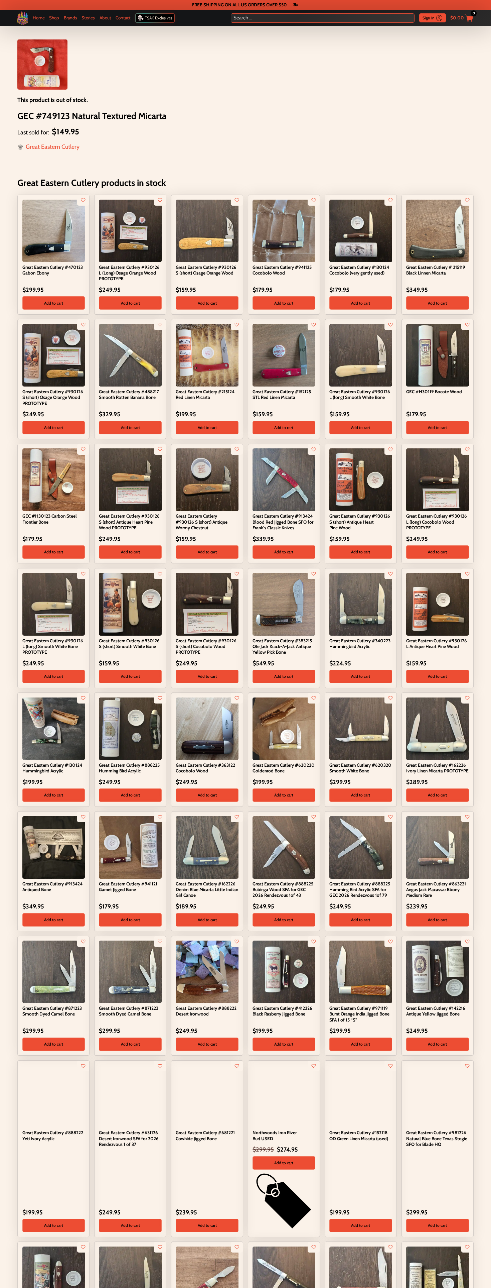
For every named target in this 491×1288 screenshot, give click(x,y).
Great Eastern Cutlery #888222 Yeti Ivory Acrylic (52, 1135)
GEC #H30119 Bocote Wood (434, 391)
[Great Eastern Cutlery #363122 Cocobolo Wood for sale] (207, 728)
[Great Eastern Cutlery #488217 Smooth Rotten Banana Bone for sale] (130, 354)
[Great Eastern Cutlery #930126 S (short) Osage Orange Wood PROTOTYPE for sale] (53, 354)
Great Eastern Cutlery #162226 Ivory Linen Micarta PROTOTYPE (437, 767)
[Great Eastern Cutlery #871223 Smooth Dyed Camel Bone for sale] (53, 971)
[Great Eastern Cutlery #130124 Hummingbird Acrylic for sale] (53, 728)
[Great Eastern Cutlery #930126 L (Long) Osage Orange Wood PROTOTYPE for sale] (130, 230)
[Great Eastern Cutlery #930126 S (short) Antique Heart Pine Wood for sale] (360, 479)
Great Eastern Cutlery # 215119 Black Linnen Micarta (435, 270)
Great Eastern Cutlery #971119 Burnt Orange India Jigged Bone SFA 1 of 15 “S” (359, 1013)
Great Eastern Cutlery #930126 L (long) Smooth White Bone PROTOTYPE (52, 646)
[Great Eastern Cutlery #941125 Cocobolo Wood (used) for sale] (360, 1277)
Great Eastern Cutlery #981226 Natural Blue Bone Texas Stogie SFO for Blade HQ (436, 1138)
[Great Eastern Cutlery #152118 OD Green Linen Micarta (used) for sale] (360, 1095)
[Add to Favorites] (83, 200)
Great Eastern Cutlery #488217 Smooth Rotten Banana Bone (129, 394)
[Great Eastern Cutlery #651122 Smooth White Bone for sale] (130, 1277)
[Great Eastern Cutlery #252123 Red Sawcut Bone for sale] (207, 1277)
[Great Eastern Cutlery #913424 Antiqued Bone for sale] (53, 847)
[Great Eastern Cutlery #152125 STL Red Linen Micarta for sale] (284, 354)
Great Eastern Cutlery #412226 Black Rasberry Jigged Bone (282, 1010)
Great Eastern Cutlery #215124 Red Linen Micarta (205, 394)
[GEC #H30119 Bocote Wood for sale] (437, 354)
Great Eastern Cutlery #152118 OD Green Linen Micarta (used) (358, 1135)
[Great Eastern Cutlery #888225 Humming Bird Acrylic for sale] (130, 728)
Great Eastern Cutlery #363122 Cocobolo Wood (205, 767)
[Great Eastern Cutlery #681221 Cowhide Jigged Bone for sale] (207, 1095)
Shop (54, 17)
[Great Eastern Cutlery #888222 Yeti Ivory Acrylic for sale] (53, 1095)
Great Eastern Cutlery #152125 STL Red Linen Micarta (282, 394)
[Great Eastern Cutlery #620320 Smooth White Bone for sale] (360, 728)
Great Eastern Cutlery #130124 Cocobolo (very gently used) (359, 270)
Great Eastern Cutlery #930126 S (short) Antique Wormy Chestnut (201, 521)
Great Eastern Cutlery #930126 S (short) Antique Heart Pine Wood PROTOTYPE (129, 521)
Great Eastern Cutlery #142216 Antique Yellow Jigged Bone (435, 1010)
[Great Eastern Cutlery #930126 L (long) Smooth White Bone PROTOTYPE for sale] (53, 604)
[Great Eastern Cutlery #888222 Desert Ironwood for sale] (207, 971)
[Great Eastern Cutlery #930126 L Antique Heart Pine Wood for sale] (437, 604)
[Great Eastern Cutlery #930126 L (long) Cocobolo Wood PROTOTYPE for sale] (437, 479)
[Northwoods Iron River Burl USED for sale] (284, 1095)
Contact (123, 17)
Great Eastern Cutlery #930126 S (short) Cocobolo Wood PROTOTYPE (206, 646)
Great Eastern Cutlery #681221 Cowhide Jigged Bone (205, 1135)
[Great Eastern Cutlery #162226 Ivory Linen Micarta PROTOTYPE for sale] (437, 728)
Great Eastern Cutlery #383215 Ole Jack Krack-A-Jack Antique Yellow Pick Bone (282, 646)
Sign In (429, 17)
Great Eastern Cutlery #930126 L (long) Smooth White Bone (359, 394)
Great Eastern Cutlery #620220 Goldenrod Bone (284, 767)
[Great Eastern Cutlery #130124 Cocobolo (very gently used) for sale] (360, 230)
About (105, 17)
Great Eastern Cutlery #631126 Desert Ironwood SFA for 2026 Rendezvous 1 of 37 (129, 1138)
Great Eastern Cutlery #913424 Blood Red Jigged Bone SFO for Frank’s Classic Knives (283, 521)
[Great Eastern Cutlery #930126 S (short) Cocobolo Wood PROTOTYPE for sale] (207, 604)
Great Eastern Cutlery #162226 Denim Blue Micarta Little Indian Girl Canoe (207, 889)
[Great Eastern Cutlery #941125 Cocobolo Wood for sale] (284, 230)
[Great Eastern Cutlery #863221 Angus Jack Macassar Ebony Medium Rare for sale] (437, 847)
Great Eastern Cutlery (52, 146)
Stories (88, 17)
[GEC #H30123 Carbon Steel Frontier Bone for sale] (53, 479)
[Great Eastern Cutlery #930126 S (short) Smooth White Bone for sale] (130, 604)
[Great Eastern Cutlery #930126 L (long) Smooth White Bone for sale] (360, 354)
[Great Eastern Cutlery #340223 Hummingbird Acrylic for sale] (360, 604)
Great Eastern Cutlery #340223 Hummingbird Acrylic (359, 643)
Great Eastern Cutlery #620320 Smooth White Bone (360, 767)
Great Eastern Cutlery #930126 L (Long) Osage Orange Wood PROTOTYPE (129, 272)
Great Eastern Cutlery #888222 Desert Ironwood (206, 1010)
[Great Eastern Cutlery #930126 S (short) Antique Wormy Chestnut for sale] (207, 479)
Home (39, 17)
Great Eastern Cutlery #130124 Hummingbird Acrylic (52, 767)
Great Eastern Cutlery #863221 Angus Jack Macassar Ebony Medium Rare (436, 889)
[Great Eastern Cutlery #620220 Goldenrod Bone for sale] (284, 728)
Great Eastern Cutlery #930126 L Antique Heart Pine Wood (436, 643)
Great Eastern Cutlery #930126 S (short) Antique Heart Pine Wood (359, 521)
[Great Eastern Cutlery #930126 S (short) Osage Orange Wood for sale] (207, 230)
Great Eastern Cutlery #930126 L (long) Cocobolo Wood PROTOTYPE (436, 521)
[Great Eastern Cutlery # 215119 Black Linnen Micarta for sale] (437, 230)
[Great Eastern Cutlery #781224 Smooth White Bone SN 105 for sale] (437, 1277)
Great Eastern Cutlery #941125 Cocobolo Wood (282, 270)
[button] (53, 303)
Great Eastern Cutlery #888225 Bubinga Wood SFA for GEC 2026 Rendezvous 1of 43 (283, 889)
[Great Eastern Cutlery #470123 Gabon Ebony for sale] (53, 230)
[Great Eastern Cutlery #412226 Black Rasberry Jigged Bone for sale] (284, 971)
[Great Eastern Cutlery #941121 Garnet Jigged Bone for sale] (130, 847)
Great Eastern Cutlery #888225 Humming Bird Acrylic (129, 767)
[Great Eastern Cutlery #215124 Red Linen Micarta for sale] (207, 354)
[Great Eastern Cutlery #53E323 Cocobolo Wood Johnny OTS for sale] (53, 1277)
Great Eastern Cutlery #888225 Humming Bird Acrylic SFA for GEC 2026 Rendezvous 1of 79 (359, 889)
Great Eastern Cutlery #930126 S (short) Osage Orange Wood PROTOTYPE (52, 397)
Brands (70, 17)
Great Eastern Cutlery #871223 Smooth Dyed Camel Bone (52, 1010)
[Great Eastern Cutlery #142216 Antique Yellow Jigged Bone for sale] (437, 971)
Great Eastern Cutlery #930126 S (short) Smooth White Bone (129, 643)
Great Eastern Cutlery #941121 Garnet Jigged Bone (128, 886)
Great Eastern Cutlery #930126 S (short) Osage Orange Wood (206, 270)
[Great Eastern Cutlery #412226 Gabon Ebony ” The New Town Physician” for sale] (284, 1277)
